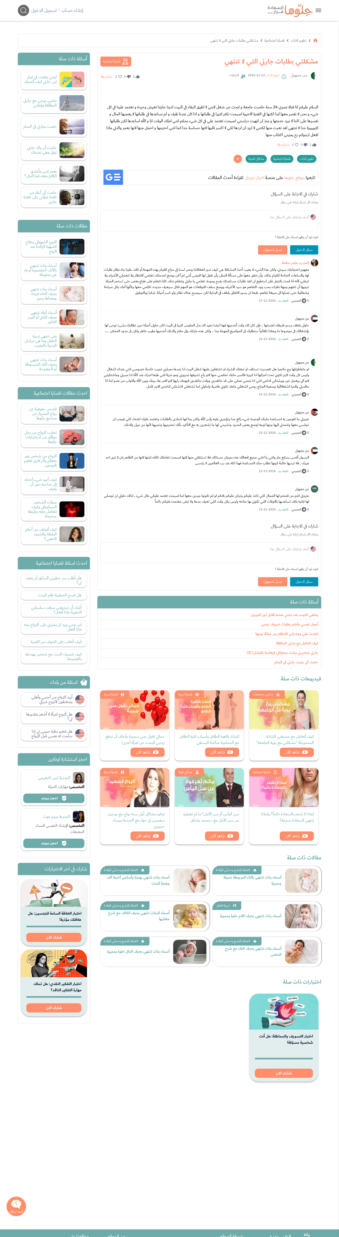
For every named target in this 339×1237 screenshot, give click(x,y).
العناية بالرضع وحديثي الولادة (233, 870)
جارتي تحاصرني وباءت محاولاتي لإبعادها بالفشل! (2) (282, 653)
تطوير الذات (298, 40)
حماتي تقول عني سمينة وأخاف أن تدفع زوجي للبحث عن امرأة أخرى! (135, 739)
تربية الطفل (223, 905)
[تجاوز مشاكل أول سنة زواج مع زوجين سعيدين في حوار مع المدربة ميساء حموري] (134, 787)
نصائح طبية (185, 772)
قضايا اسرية (185, 694)
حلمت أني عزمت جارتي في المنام (296, 662)
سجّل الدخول (304, 250)
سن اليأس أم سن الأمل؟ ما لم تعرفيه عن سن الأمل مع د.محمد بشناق (211, 817)
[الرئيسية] (315, 40)
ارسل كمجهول (273, 250)
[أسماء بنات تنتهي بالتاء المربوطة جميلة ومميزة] (301, 881)
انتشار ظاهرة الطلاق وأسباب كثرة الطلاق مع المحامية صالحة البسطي (209, 739)
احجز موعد (50, 798)
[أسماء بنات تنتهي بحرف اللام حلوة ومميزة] (301, 916)
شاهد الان (292, 752)
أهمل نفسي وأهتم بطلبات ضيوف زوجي (289, 624)
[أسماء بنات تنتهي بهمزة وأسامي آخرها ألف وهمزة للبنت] (189, 881)
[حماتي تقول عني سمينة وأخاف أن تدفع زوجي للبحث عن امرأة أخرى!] (134, 710)
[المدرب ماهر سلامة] (314, 263)
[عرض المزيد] (238, 159)
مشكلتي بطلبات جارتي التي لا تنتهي (234, 40)
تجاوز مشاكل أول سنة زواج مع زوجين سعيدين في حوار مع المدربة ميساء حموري (136, 820)
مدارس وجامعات (263, 694)
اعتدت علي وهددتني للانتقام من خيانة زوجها (287, 634)
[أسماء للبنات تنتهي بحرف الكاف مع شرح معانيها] (189, 916)
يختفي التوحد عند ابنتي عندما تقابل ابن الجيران (284, 615)
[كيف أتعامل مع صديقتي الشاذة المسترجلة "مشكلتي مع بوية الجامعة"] (283, 710)
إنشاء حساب (72, 10)
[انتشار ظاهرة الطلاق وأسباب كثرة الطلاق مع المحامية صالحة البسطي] (209, 710)
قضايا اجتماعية (275, 40)
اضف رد (283, 301)
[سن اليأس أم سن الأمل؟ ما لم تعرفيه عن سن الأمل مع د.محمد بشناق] (209, 787)
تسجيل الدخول (44, 10)
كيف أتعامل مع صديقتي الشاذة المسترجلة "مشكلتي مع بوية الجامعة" (285, 739)
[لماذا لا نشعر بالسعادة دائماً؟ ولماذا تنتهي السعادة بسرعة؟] (283, 787)
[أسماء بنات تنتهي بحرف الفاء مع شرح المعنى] (301, 952)
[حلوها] (318, 10)
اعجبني (296, 301)
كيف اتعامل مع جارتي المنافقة (297, 643)
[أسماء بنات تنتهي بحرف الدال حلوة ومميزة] (189, 952)
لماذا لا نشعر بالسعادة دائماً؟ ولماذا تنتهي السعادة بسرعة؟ (287, 817)
